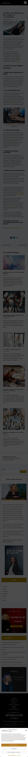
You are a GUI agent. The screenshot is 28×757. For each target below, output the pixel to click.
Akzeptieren (14, 745)
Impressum (19, 755)
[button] (26, 730)
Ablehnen (14, 748)
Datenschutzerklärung (12, 755)
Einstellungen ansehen (14, 752)
